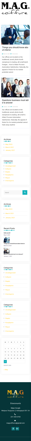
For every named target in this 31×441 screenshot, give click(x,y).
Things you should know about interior (15, 48)
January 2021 (10, 150)
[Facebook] (13, 428)
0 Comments (15, 53)
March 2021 (9, 147)
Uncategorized (10, 166)
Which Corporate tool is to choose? (13, 254)
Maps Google (15, 408)
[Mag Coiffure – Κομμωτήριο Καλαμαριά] (14, 8)
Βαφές (7, 172)
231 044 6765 (16, 417)
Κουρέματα (9, 175)
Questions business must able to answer (15, 101)
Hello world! (7, 233)
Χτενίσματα (9, 181)
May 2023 (8, 144)
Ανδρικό (8, 169)
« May (6, 370)
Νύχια (7, 178)
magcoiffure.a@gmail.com (15, 423)
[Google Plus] (17, 428)
